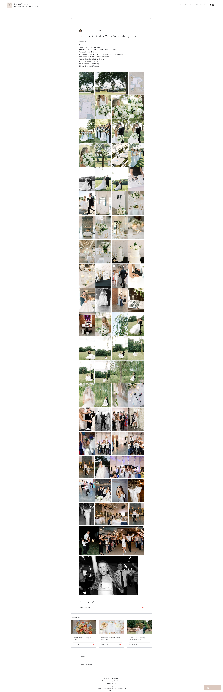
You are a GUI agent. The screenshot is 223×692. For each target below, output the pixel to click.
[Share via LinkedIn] (88, 602)
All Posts (73, 19)
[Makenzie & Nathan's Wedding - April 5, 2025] (111, 627)
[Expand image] (86, 83)
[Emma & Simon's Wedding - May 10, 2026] (83, 627)
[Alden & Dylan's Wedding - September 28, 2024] (139, 627)
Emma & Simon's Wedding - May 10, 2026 (83, 638)
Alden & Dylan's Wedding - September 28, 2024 (137, 638)
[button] (150, 19)
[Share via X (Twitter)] (84, 602)
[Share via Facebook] (80, 602)
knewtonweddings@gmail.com (111, 681)
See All (150, 617)
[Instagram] (213, 5)
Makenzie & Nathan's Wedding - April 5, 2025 (111, 638)
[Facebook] (210, 5)
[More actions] (143, 31)
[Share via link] (93, 602)
